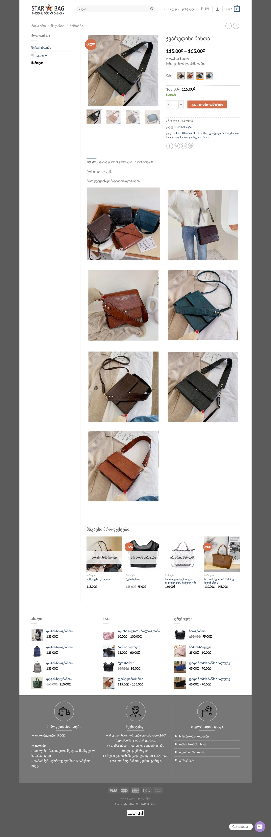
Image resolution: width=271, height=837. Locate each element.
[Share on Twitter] (177, 146)
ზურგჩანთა (133, 579)
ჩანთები (76, 26)
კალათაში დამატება (207, 104)
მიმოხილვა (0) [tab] (144, 161)
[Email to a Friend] (184, 146)
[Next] (153, 69)
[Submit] (151, 9)
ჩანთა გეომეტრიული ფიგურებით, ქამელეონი (180, 581)
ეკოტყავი (215, 133)
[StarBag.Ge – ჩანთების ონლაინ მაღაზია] (51, 9)
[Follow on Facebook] (201, 9)
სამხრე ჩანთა (230, 133)
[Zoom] (92, 101)
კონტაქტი (188, 9)
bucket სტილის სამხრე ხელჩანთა (219, 581)
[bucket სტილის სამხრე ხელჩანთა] (222, 554)
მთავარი (38, 26)
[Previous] (93, 69)
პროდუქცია (171, 9)
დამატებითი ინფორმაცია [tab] (115, 161)
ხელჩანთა (181, 137)
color (169, 75)
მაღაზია (57, 26)
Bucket (176, 133)
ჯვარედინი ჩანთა (199, 137)
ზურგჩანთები (41, 47)
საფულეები (39, 55)
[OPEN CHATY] (260, 826)
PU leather (186, 133)
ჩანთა (170, 137)
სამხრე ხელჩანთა (98, 579)
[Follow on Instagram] (207, 9)
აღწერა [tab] (92, 161)
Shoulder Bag (200, 133)
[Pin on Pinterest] (191, 146)
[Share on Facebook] (169, 146)
